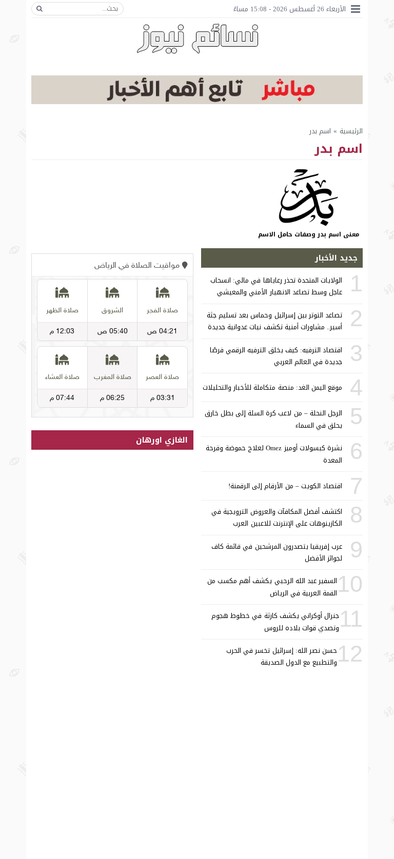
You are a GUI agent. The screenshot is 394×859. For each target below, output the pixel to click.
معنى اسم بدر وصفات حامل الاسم (308, 234)
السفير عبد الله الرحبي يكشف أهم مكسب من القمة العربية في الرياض (272, 586)
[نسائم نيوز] (197, 38)
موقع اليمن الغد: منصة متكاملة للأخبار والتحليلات (272, 387)
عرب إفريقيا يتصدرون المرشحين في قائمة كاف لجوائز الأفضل (276, 552)
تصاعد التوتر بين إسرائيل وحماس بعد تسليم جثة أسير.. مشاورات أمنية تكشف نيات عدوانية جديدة (274, 321)
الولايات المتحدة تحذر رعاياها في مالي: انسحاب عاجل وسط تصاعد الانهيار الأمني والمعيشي (276, 286)
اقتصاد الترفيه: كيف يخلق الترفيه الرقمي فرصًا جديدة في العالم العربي (276, 356)
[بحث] (39, 8)
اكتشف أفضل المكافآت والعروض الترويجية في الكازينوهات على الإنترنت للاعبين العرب (276, 517)
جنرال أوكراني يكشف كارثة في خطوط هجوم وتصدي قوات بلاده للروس (275, 621)
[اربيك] (197, 101)
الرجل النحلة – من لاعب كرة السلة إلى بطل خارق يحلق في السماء (273, 419)
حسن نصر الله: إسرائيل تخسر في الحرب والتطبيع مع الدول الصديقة (281, 656)
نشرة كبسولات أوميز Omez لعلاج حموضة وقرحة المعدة (274, 454)
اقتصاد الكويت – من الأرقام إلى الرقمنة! (285, 486)
